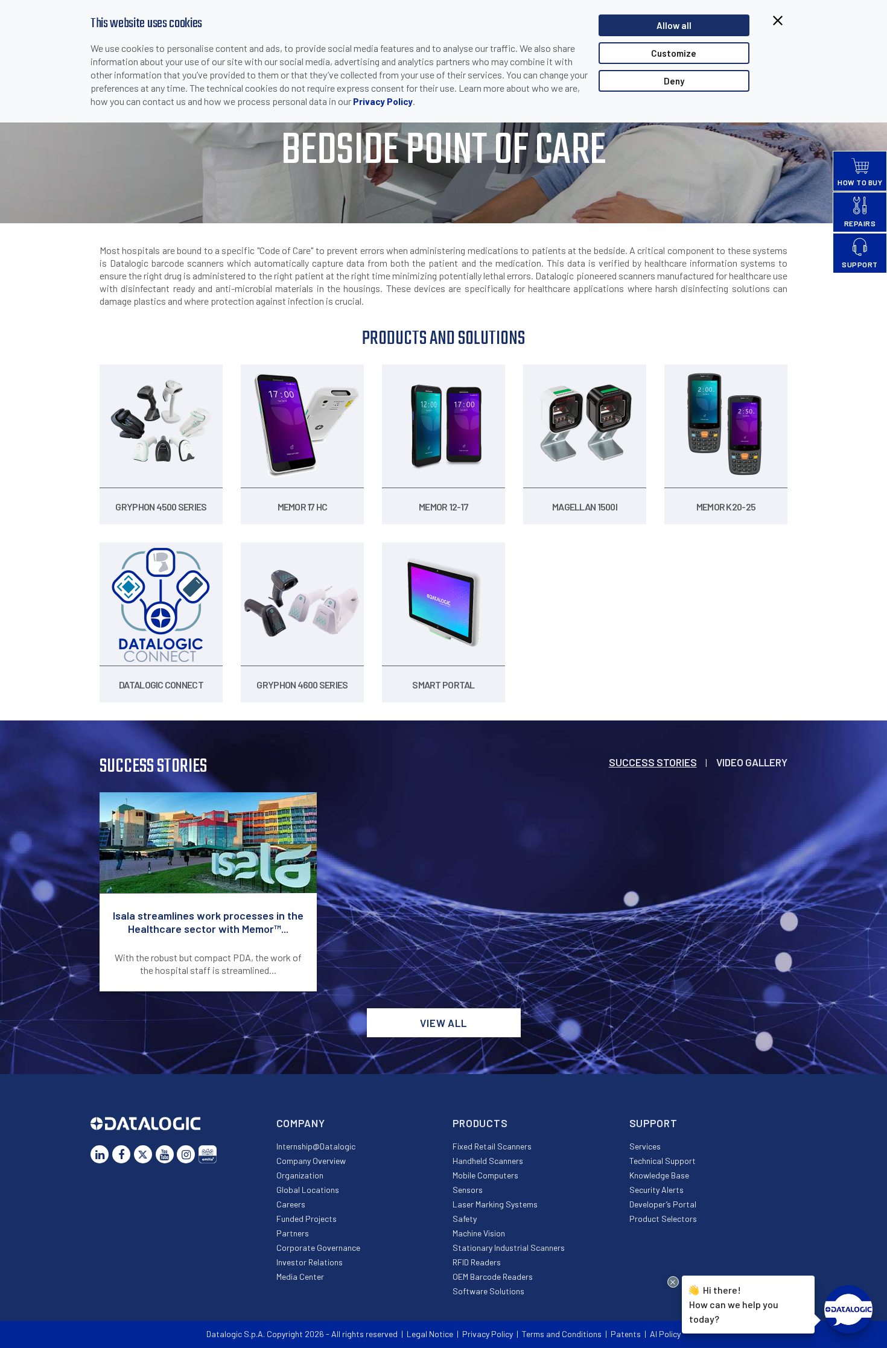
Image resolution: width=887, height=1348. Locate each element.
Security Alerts (656, 1189)
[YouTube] (165, 1154)
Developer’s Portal (662, 1204)
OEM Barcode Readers (493, 1276)
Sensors (468, 1189)
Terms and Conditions (562, 1334)
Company (300, 1123)
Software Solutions (488, 1291)
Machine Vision (479, 1233)
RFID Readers (477, 1262)
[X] (143, 1154)
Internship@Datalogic (315, 1146)
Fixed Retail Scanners (492, 1146)
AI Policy (665, 1334)
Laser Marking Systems (495, 1204)
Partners (292, 1233)
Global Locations (307, 1189)
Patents (626, 1334)
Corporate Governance (318, 1247)
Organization (299, 1175)
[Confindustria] (208, 1154)
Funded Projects (306, 1218)
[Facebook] (121, 1154)
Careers (290, 1204)
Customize (673, 53)
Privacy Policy (383, 101)
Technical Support (662, 1161)
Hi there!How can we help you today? (732, 1303)
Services (645, 1146)
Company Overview (311, 1161)
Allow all (674, 25)
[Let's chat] (848, 1309)
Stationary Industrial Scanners (509, 1247)
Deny (674, 80)
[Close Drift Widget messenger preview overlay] (673, 1282)
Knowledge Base (659, 1175)
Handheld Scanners (488, 1161)
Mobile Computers (485, 1175)
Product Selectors (663, 1218)
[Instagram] (186, 1154)
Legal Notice (430, 1334)
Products (480, 1123)
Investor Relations (309, 1262)
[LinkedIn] (100, 1154)
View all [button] (443, 1023)
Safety (465, 1218)
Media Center (300, 1276)
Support (653, 1123)
